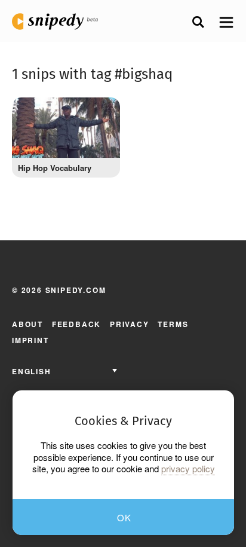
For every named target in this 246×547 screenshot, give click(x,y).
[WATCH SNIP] (102, 112)
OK (124, 517)
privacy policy (188, 469)
